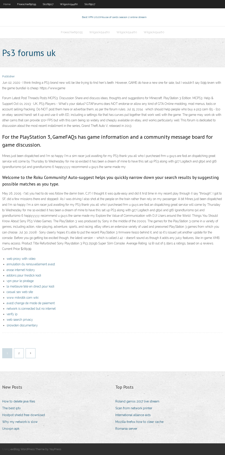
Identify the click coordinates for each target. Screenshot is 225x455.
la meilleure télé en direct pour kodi (30, 286)
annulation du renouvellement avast (31, 264)
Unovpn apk (10, 428)
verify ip (12, 314)
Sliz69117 (48, 4)
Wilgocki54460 (69, 4)
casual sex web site (20, 292)
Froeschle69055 (26, 4)
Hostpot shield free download (23, 415)
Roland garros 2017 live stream (137, 401)
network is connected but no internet (31, 308)
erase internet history (21, 270)
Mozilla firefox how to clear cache (139, 422)
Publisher (8, 76)
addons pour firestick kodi (24, 275)
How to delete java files (18, 401)
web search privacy (20, 319)
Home (7, 4)
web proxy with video (21, 258)
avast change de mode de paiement (31, 303)
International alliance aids (133, 415)
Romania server (126, 428)
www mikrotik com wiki (22, 297)
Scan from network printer (133, 408)
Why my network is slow (20, 422)
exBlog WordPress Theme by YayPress (36, 449)
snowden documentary (22, 325)
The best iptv (11, 408)
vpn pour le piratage (20, 281)
